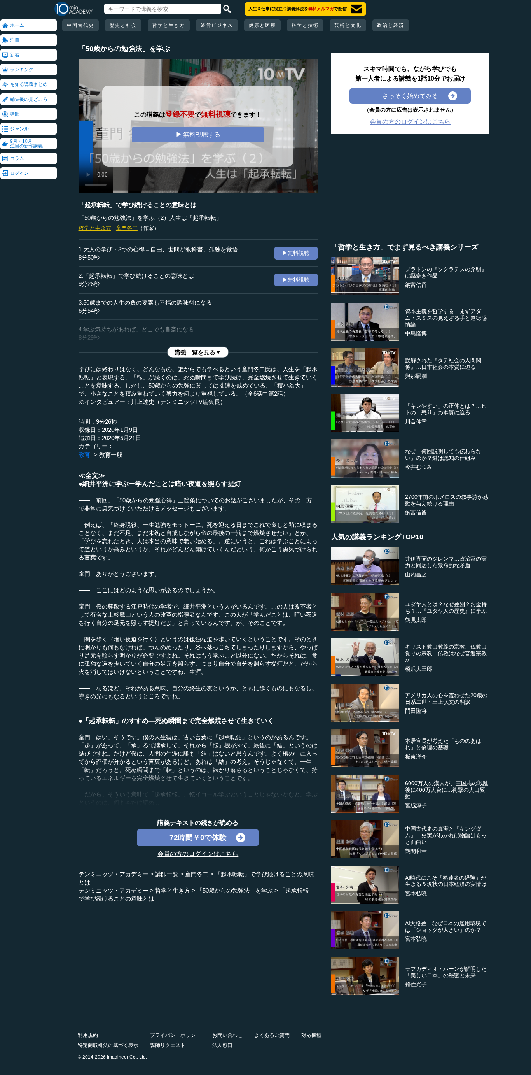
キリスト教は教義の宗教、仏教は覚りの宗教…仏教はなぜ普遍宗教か (446, 653)
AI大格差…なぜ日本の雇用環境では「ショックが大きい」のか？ (445, 926)
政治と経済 (390, 25)
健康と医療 (262, 25)
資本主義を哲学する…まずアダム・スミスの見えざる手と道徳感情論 (446, 318)
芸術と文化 (348, 25)
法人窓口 (222, 1045)
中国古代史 (80, 25)
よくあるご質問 (272, 1035)
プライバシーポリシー (175, 1035)
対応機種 (311, 1035)
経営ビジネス (217, 25)
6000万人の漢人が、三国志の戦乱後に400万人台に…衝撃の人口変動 (446, 790)
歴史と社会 (123, 25)
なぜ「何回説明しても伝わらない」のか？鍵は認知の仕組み (443, 454)
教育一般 (110, 454)
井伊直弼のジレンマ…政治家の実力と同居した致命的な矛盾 (446, 562)
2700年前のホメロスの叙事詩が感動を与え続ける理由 (446, 500)
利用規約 (88, 1035)
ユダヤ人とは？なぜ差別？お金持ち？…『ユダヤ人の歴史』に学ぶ (446, 607)
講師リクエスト (167, 1045)
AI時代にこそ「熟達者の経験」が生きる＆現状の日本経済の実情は (446, 881)
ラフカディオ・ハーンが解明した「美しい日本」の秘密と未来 (446, 972)
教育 (84, 454)
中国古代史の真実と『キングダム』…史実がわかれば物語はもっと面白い (446, 835)
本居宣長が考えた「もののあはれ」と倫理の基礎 (443, 744)
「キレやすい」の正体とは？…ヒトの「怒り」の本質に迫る (446, 409)
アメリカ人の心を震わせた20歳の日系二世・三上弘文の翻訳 (446, 698)
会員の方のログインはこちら (197, 853)
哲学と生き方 (168, 25)
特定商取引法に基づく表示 (108, 1045)
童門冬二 (127, 228)
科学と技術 (305, 25)
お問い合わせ (227, 1035)
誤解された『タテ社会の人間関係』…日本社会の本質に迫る (443, 363)
